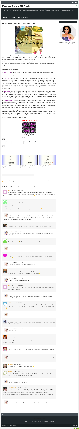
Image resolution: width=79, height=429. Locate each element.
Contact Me (25, 17)
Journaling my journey (7, 21)
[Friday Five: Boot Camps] (10, 160)
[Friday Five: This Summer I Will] (47, 160)
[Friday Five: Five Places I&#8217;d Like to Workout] (28, 160)
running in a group (30, 174)
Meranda (10, 371)
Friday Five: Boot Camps (6, 165)
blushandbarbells (12, 347)
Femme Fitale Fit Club (16, 6)
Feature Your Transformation (52, 10)
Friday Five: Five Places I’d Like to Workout (27, 165)
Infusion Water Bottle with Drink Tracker (12, 14)
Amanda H (10, 302)
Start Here (5, 17)
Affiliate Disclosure (17, 10)
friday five (20, 174)
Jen (8, 239)
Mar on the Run (8, 63)
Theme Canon (14, 425)
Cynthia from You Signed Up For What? (41, 62)
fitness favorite (14, 174)
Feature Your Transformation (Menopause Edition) (34, 10)
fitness (8, 174)
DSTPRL (10, 231)
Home (4, 10)
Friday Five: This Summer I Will (44, 165)
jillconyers (10, 364)
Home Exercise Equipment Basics (67, 10)
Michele (9, 190)
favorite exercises (24, 57)
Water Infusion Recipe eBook (15, 17)
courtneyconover (12, 387)
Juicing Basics (48, 14)
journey (24, 174)
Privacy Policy (69, 14)
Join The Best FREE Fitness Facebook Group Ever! (33, 14)
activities (4, 174)
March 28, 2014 (53, 21)
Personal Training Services (58, 14)
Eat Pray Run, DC (27, 62)
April (9, 320)
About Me (9, 10)
